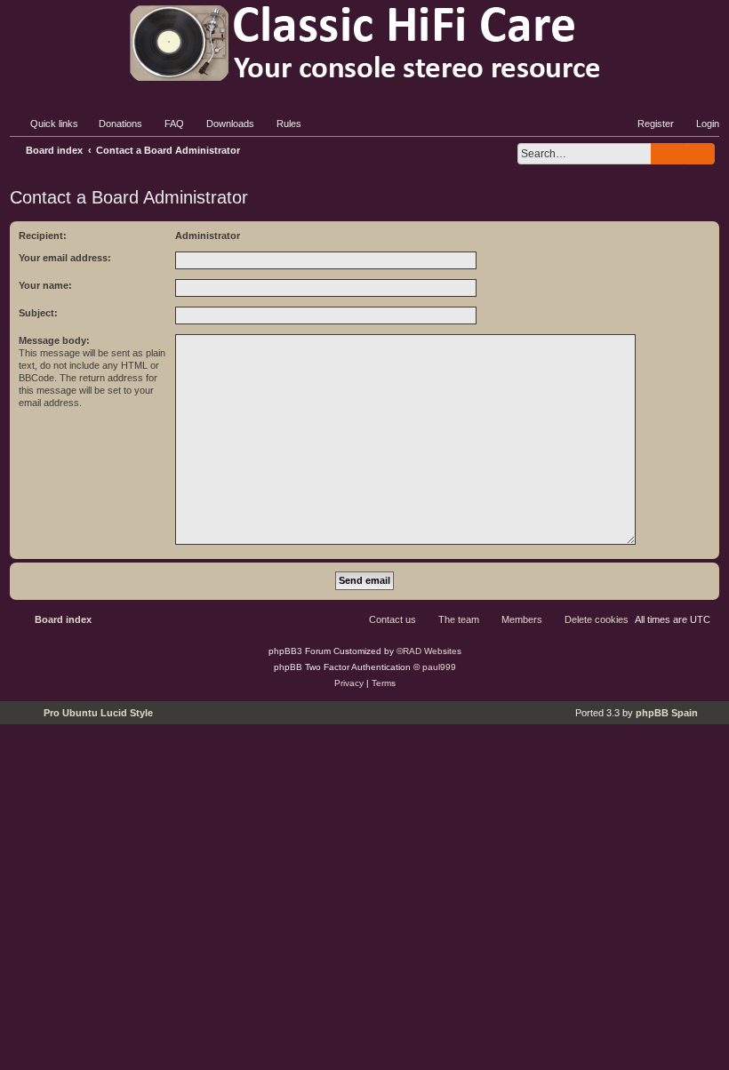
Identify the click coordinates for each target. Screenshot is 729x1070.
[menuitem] (112, 123)
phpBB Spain (667, 712)
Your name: (45, 285)
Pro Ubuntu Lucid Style (98, 712)
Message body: (54, 340)
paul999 (439, 667)
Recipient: (43, 235)
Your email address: (65, 257)
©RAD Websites (429, 651)
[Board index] (364, 43)
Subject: (38, 312)
